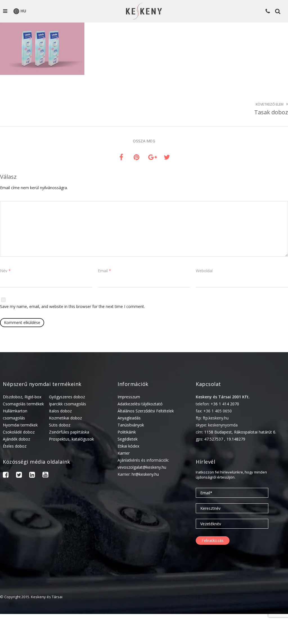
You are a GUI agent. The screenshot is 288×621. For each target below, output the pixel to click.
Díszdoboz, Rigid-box (22, 396)
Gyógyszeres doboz (67, 396)
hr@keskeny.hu (145, 474)
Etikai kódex (128, 446)
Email (104, 270)
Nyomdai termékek (20, 425)
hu (23, 11)
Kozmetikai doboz (65, 418)
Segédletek (128, 439)
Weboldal (204, 270)
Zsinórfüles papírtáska (69, 432)
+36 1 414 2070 (225, 403)
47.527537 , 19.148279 (224, 439)
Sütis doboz (59, 425)
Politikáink (127, 432)
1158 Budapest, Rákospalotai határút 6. (240, 432)
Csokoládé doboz (19, 432)
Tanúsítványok (131, 425)
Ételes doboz (14, 446)
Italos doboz (60, 411)
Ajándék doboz (16, 439)
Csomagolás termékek (23, 403)
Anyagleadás (129, 418)
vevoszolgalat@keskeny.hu (142, 467)
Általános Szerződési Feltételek (146, 411)
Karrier (124, 453)
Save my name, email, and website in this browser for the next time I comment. (72, 306)
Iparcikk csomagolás (67, 403)
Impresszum (129, 396)
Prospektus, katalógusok (71, 439)
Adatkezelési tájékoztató (140, 403)
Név (5, 270)
